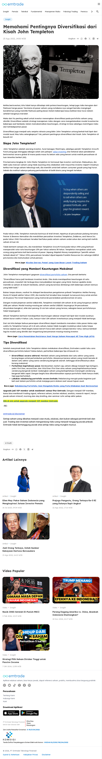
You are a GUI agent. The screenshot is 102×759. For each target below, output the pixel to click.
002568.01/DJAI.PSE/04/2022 (56, 742)
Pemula (15, 11)
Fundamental (36, 11)
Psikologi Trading (70, 11)
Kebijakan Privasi (30, 755)
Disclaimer (46, 755)
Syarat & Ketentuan (11, 755)
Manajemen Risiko (52, 11)
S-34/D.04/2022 (33, 730)
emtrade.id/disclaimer (14, 414)
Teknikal (24, 11)
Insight (6, 11)
